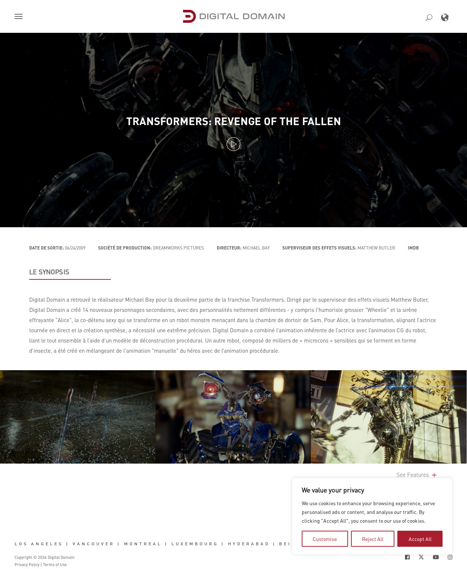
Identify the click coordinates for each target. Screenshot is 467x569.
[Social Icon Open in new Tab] (407, 557)
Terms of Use (55, 564)
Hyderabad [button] (249, 543)
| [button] (67, 543)
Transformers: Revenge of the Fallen (233, 121)
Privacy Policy (27, 564)
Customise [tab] (325, 538)
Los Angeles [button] (39, 543)
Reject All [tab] (372, 538)
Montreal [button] (143, 543)
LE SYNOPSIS (49, 271)
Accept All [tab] (420, 538)
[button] (20, 17)
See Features (413, 474)
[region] (372, 516)
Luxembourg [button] (195, 543)
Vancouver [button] (94, 543)
